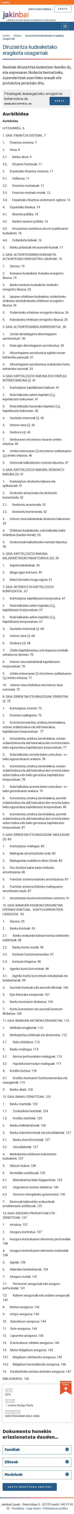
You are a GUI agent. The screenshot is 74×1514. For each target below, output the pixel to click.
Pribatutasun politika (55, 1508)
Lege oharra (33, 1508)
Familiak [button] (12, 1450)
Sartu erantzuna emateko (30, 1487)
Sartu (63, 9)
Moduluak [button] (13, 1475)
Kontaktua (18, 1508)
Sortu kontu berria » (40, 9)
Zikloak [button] (11, 1462)
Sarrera (6, 35)
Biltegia (17, 35)
